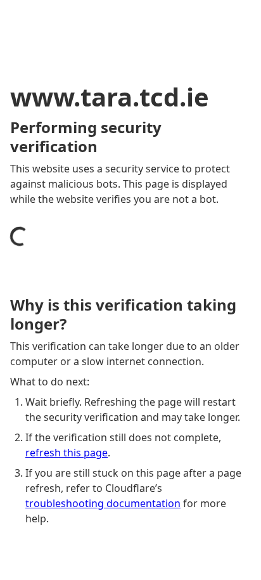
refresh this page (66, 453)
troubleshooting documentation (103, 503)
